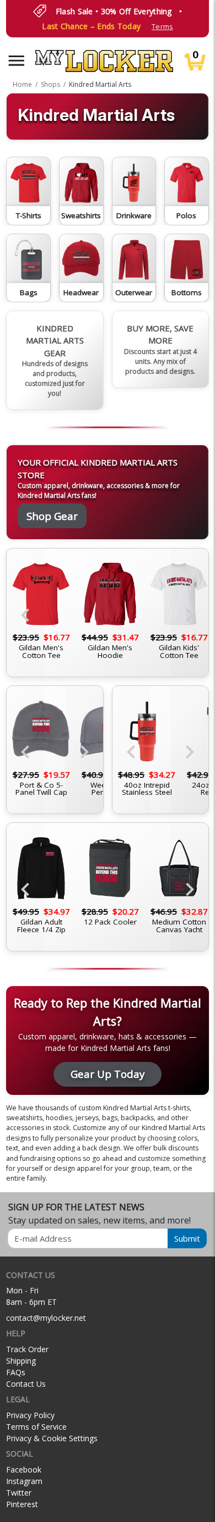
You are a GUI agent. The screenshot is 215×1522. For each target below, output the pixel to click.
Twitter (18, 1492)
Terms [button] (162, 26)
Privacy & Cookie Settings (52, 1438)
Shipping (21, 1360)
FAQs (15, 1372)
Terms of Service (36, 1426)
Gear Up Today (107, 1074)
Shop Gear (52, 516)
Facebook (23, 1469)
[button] (16, 61)
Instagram (24, 1481)
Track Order (27, 1349)
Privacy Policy (30, 1415)
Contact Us (26, 1384)
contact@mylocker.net (46, 1318)
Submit (187, 1238)
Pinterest (22, 1504)
